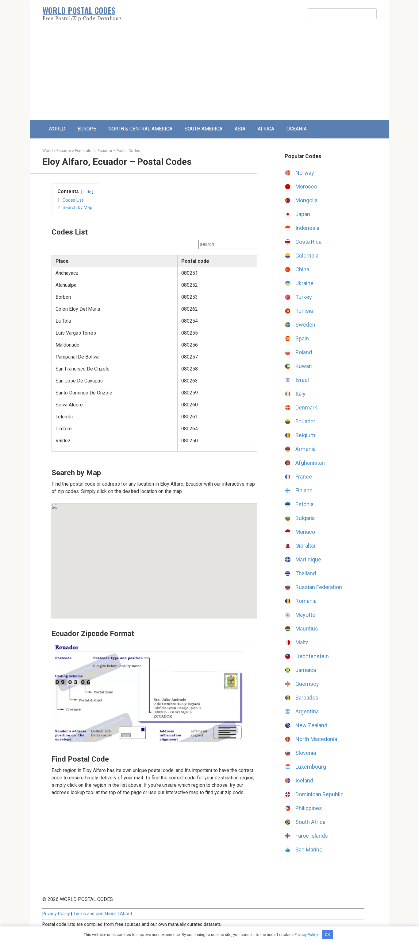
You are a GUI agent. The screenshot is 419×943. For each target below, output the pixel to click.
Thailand (305, 573)
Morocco (306, 186)
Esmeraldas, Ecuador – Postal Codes (107, 150)
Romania (306, 601)
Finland (304, 490)
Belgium (305, 435)
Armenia (305, 449)
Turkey (303, 297)
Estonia (304, 504)
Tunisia (304, 311)
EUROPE (87, 129)
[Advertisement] (209, 74)
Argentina (307, 711)
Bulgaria (305, 518)
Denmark (306, 407)
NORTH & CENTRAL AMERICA (140, 129)
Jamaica (305, 670)
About (126, 913)
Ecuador (63, 150)
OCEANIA (296, 129)
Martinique (308, 559)
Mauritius (306, 628)
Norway (304, 172)
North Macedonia (316, 739)
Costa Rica (308, 242)
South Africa (310, 822)
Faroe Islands (311, 835)
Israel (302, 380)
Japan (302, 214)
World (47, 150)
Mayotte (305, 614)
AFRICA (266, 129)
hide (87, 191)
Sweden (305, 324)
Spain (302, 338)
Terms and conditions (95, 913)
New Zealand (311, 725)
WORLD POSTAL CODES (79, 10)
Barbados (306, 697)
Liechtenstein (312, 656)
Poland (303, 352)
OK (327, 934)
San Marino (308, 849)
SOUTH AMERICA (203, 129)
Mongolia (306, 200)
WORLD (56, 129)
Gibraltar (305, 545)
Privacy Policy (56, 913)
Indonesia (307, 228)
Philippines (308, 808)
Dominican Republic (319, 794)
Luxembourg (310, 766)
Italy (300, 393)
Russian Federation (318, 587)
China (302, 269)
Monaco (305, 532)
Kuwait (303, 366)
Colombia (306, 255)
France (303, 476)
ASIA (240, 129)
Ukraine (304, 283)
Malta (302, 642)
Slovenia (305, 753)
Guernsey (307, 684)
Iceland (304, 780)
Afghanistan (310, 463)
